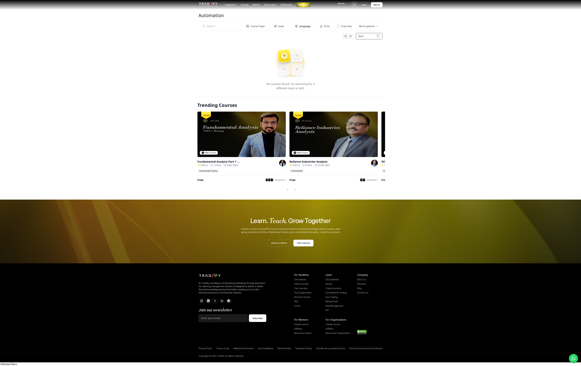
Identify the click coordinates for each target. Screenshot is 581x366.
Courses (244, 5)
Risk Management (334, 306)
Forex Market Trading (336, 292)
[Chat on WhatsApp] (573, 358)
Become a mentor (303, 333)
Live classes (300, 279)
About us (361, 279)
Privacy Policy (205, 348)
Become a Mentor (279, 243)
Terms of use (222, 348)
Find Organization (303, 292)
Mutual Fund (332, 301)
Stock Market (332, 279)
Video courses (301, 284)
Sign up (376, 5)
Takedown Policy (303, 348)
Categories (230, 5)
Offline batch (286, 5)
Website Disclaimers (243, 348)
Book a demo (270, 5)
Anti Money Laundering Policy (330, 348)
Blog (359, 288)
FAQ (296, 301)
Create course (301, 324)
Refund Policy (284, 348)
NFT (328, 310)
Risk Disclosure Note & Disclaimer (365, 348)
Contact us (362, 292)
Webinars (303, 4)
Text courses (300, 288)
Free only (346, 26)
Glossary (361, 284)
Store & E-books (302, 297)
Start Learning (303, 243)
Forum (297, 306)
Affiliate (298, 328)
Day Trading (332, 297)
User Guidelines (265, 348)
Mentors (256, 5)
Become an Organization (338, 333)
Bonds (329, 284)
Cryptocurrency (333, 288)
